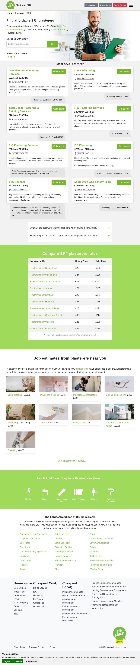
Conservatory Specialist (101, 538)
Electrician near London (73, 595)
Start (52, 44)
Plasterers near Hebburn (42, 302)
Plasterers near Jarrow (41, 288)
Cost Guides (91, 5)
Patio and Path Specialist (102, 560)
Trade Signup (120, 5)
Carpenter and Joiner (30, 538)
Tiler (57, 569)
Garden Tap (39, 603)
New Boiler (38, 606)
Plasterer (94, 499)
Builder (93, 534)
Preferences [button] (31, 661)
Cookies (53, 647)
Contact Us (19, 606)
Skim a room (46, 422)
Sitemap (18, 610)
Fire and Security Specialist (33, 552)
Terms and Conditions (37, 647)
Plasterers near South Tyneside (45, 281)
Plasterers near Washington (43, 275)
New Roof (38, 595)
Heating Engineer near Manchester (108, 601)
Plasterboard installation (85, 395)
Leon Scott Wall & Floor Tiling (92, 181)
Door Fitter (25, 543)
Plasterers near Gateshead (43, 328)
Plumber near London (72, 592)
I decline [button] (18, 661)
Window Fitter (96, 569)
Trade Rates (105, 5)
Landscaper (25, 560)
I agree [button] (7, 661)
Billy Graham (17, 181)
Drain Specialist (62, 543)
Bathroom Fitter (62, 534)
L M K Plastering (59, 29)
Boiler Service (40, 588)
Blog (16, 614)
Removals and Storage (101, 565)
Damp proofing (15, 395)
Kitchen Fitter (96, 556)
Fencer (93, 547)
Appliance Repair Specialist (33, 534)
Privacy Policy (19, 647)
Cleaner (58, 538)
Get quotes (58, 71)
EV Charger (39, 599)
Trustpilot (10, 57)
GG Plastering (83, 145)
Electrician (29, 499)
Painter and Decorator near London (108, 587)
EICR (36, 592)
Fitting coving (79, 422)
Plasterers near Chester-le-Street (46, 315)
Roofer (23, 569)
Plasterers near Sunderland (43, 268)
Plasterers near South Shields (44, 308)
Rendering (13, 422)
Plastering (12, 450)
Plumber (45, 499)
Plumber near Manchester (74, 613)
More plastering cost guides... (72, 461)
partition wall (82, 369)
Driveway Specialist (99, 543)
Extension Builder (63, 547)
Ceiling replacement (116, 395)
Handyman (25, 556)
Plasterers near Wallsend (42, 322)
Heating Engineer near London (106, 583)
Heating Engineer (78, 499)
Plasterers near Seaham (41, 295)
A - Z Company (21, 602)
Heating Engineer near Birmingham (108, 590)
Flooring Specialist (64, 552)
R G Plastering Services (89, 107)
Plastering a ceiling (49, 395)
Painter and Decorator (65, 560)
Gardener (94, 552)
